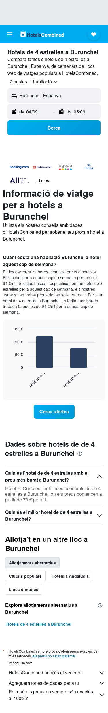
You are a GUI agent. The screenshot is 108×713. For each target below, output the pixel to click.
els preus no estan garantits (54, 655)
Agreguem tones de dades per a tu (44, 683)
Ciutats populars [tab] (25, 576)
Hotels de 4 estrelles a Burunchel (38, 624)
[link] (54, 412)
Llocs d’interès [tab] (23, 589)
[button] (9, 34)
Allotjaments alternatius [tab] (32, 563)
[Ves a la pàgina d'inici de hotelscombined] (42, 34)
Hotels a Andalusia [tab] (70, 576)
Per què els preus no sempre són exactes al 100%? (51, 694)
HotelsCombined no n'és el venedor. (46, 672)
